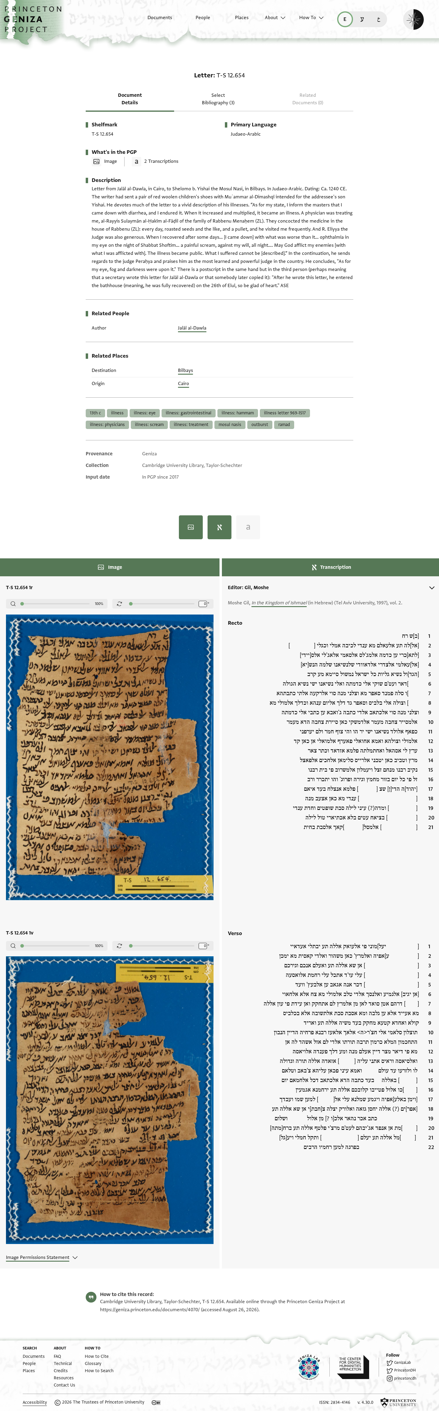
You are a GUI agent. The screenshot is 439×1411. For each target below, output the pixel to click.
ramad (284, 425)
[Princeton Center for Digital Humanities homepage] (358, 1367)
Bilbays (185, 370)
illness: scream (149, 425)
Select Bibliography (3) (218, 99)
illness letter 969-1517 (285, 413)
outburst (259, 425)
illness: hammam (238, 413)
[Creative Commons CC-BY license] (156, 1402)
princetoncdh (405, 1378)
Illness (117, 413)
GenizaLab (402, 1362)
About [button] (271, 18)
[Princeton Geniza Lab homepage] (314, 1367)
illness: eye (145, 413)
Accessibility (35, 1402)
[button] (35, 22)
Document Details (130, 99)
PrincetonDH (405, 1370)
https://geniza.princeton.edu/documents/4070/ (150, 1310)
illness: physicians (107, 425)
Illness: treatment (191, 425)
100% (99, 603)
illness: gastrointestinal (188, 413)
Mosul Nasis (230, 425)
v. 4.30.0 (365, 1402)
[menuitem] (154, 20)
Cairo (183, 384)
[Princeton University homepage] (398, 1403)
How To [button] (307, 18)
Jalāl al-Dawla (192, 328)
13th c (95, 413)
